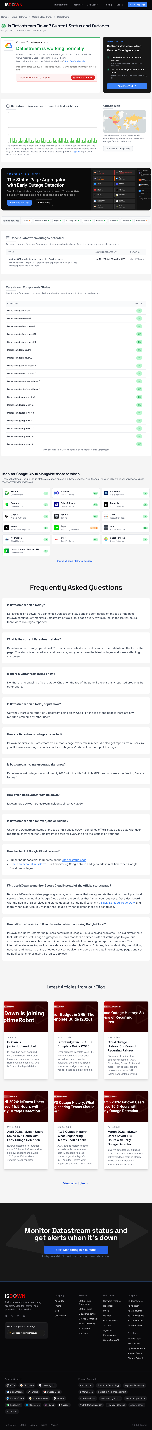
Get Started (60, 1315)
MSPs (106, 1310)
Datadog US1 (49, 1385)
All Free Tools (134, 1338)
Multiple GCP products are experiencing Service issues (35, 259)
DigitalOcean (16, 1392)
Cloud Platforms (19, 17)
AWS (12, 1385)
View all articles (74, 1183)
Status (23, 1425)
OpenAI (61, 1398)
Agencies (107, 1330)
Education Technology (108, 1385)
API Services (86, 1385)
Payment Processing (135, 1385)
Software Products (112, 1301)
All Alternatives (135, 1325)
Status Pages (85, 1309)
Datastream (63, 17)
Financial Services (116, 1405)
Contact (33, 1425)
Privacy (54, 1425)
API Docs (83, 1333)
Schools (107, 1325)
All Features (84, 1328)
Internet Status (61, 4)
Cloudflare (29, 1385)
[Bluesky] (24, 1316)
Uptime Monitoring (88, 1318)
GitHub (34, 1392)
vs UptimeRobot (135, 1320)
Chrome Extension (136, 1358)
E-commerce (109, 1335)
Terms (44, 1425)
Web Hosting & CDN (111, 1398)
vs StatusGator (135, 1310)
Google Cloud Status (42, 17)
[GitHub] (18, 1316)
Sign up (76, 151)
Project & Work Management (112, 1392)
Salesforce (34, 1405)
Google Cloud (53, 1392)
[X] (12, 1316)
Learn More (44, 202)
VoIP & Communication (91, 1405)
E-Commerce (86, 1392)
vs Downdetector (136, 1301)
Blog (57, 1310)
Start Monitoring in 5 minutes (76, 1250)
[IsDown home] (14, 5)
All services (12, 1411)
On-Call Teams (110, 1320)
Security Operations (135, 1398)
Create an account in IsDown (28, 864)
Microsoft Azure (40, 1398)
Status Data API (111, 1340)
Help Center (10, 1425)
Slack (104, 902)
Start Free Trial (137, 4)
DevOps (107, 1315)
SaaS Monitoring (87, 1323)
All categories (136, 1405)
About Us (59, 1301)
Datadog (114, 902)
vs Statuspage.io (136, 1315)
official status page (74, 859)
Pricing (108, 4)
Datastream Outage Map (118, 148)
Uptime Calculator (136, 1348)
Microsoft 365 (17, 1398)
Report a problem (84, 77)
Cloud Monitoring (87, 1314)
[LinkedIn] (6, 1316)
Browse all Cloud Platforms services (74, 561)
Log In (120, 4)
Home (4, 17)
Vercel (66, 1405)
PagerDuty (128, 902)
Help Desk (108, 1306)
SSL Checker (134, 1343)
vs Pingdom (133, 1306)
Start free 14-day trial (75, 61)
